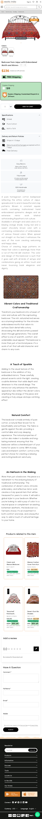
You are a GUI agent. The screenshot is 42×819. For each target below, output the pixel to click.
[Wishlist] (33, 2)
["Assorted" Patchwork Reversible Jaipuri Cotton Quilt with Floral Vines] (13, 608)
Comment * (7, 672)
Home (3, 11)
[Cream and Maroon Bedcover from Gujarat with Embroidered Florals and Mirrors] (13, 559)
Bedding (15, 11)
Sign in (29, 2)
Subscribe (32, 750)
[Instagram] (21, 802)
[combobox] (20, 7)
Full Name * (7, 689)
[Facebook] (13, 802)
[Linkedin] (23, 802)
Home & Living (9, 11)
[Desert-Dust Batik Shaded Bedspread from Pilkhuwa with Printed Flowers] (34, 608)
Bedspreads (21, 11)
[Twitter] (16, 802)
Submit (10, 730)
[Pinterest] (18, 802)
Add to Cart (27, 106)
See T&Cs (24, 168)
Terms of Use (23, 725)
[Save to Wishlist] (21, 65)
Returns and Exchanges (16, 145)
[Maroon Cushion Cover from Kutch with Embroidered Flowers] (34, 559)
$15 (8, 88)
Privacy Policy (34, 725)
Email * (5, 701)
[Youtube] (26, 802)
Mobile (5, 714)
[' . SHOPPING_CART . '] (37, 2)
